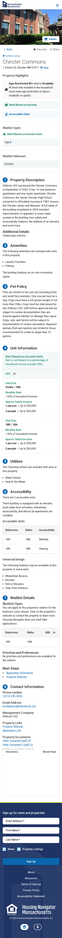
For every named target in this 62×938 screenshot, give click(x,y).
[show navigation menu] (57, 5)
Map (46, 67)
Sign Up (31, 861)
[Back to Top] (38, 927)
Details (53, 39)
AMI (7, 373)
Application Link (12, 730)
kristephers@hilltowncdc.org (19, 706)
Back (9, 49)
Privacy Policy (31, 890)
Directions (12, 751)
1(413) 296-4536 (12, 696)
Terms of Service (31, 884)
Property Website (16, 677)
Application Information (19, 673)
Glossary (42, 49)
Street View (49, 751)
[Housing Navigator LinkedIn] (24, 927)
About (31, 872)
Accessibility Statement (31, 896)
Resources (31, 878)
